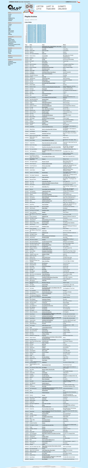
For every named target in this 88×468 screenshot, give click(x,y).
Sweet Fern (44, 214)
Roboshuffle (44, 88)
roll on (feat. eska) (45, 104)
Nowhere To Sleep (45, 254)
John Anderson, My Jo (46, 300)
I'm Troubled (44, 271)
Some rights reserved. (46, 466)
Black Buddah (45, 107)
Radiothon (10, 19)
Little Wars (44, 398)
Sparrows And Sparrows (47, 311)
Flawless (44, 347)
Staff (9, 33)
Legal (9, 28)
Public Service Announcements (12, 41)
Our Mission (11, 31)
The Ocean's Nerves (46, 419)
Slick (43, 92)
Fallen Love (44, 57)
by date (10, 51)
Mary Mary (44, 386)
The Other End (45, 246)
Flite (43, 75)
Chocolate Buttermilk (46, 144)
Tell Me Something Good (47, 200)
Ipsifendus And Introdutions (47, 316)
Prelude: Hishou (45, 436)
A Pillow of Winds (45, 333)
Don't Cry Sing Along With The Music (49, 129)
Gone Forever (45, 64)
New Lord (44, 344)
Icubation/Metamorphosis (47, 327)
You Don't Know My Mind (47, 241)
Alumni (9, 38)
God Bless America (46, 258)
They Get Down (45, 204)
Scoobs (43, 59)
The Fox (43, 267)
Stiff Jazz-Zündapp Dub (46, 105)
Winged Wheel (45, 390)
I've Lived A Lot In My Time (47, 305)
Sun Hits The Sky (45, 375)
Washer (43, 418)
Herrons (43, 422)
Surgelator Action (45, 65)
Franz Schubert (45, 121)
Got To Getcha (45, 135)
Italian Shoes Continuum (47, 381)
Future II (43, 159)
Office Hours (11, 30)
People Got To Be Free (46, 153)
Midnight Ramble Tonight (47, 163)
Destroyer (44, 335)
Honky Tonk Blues (45, 261)
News (9, 16)
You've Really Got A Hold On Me (48, 189)
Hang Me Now (45, 172)
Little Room (44, 415)
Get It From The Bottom (47, 194)
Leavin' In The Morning (46, 293)
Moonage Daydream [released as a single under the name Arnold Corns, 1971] (51, 314)
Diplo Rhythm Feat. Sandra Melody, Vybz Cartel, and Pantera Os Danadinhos (51, 47)
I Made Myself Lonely (46, 191)
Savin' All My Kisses (46, 257)
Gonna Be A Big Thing (46, 181)
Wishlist (10, 34)
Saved (43, 169)
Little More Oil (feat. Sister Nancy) (49, 72)
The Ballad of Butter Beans (47, 416)
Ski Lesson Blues (45, 113)
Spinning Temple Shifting (47, 377)
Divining (43, 427)
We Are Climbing (45, 206)
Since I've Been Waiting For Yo (48, 439)
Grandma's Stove (45, 210)
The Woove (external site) (14, 44)
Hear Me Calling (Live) (46, 406)
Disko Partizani (45, 124)
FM (8, 27)
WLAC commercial (46, 202)
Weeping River (45, 175)
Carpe (43, 435)
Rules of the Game (46, 110)
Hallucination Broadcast (46, 102)
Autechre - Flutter (45, 349)
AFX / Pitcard (45, 95)
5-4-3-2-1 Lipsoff (45, 352)
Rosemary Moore (45, 272)
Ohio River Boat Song (46, 384)
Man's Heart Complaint (46, 321)
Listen (9, 29)
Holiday (43, 444)
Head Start (44, 167)
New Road (44, 269)
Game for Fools (45, 70)
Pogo (43, 52)
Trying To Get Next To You (47, 126)
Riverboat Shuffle (45, 221)
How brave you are (46, 68)
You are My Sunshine (46, 278)
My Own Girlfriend (45, 357)
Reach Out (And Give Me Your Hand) (49, 142)
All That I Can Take (46, 275)
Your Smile (44, 100)
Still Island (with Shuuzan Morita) (48, 83)
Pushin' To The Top (46, 137)
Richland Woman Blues (46, 244)
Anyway (43, 395)
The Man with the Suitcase (47, 115)
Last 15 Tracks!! (50, 7)
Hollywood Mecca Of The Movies (48, 219)
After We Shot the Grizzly (47, 292)
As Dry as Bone (45, 413)
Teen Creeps (44, 360)
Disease (43, 428)
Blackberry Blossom (46, 282)
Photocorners (44, 329)
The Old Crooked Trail (46, 247)
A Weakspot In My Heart (47, 149)
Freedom (44, 123)
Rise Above (44, 264)
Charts (9, 53)
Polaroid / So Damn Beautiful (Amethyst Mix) (51, 86)
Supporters (10, 43)
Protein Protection (45, 392)
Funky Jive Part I (45, 177)
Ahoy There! (44, 61)
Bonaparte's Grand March (47, 251)
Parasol (43, 448)
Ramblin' (43, 212)
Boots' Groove (45, 192)
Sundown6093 (45, 55)
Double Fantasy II (45, 383)
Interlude (44, 239)
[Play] (27, 6)
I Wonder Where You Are (47, 249)
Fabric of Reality (45, 342)
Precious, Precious (46, 184)
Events (9, 14)
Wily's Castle (44, 350)
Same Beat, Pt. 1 (45, 186)
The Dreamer (44, 308)
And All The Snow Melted (47, 252)
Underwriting (11, 45)
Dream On (44, 53)
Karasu (43, 84)
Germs (43, 353)
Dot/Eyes (44, 345)
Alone (43, 255)
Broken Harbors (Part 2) (46, 441)
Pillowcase (44, 119)
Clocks (43, 355)
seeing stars (44, 397)
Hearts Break (44, 208)
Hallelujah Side (45, 216)
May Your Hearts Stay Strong (48, 408)
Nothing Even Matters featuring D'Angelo (50, 183)
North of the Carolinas (46, 297)
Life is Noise (44, 453)
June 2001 (44, 49)
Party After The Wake (46, 403)
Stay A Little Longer (46, 310)
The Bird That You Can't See (47, 425)
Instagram (10, 61)
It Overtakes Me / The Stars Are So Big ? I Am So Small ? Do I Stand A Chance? (52, 388)
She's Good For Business (47, 73)
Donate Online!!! (62, 7)
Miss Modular (44, 459)
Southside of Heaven (46, 299)
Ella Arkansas (45, 263)
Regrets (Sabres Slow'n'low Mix (48, 369)
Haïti (43, 402)
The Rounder (44, 307)
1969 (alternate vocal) (46, 325)
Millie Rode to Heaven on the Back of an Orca (51, 433)
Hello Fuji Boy (45, 79)
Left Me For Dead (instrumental (48, 118)
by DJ (9, 52)
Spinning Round (45, 99)
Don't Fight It (44, 131)
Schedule (10, 57)
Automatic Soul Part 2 (46, 133)
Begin (43, 218)
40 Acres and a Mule (46, 165)
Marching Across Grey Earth (47, 67)
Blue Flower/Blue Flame (47, 332)
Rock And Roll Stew (46, 421)
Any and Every (45, 374)
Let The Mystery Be (46, 304)
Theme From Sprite (46, 78)
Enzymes (44, 323)
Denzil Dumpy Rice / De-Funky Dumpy (49, 196)
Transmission (44, 442)
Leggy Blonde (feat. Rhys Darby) (48, 450)
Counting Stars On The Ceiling (48, 430)
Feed (9, 65)
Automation (27, 19)
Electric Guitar (45, 400)
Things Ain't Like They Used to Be (49, 339)
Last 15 (9, 49)
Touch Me (44, 76)
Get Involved (11, 39)
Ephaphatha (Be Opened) (47, 431)
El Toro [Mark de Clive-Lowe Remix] (49, 97)
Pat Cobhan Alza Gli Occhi (47, 90)
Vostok (43, 371)
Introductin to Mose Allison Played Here (50, 277)
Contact (10, 24)
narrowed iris (44, 116)
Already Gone (45, 438)
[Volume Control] (31, 6)
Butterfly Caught (45, 111)
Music (9, 15)
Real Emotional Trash (46, 364)
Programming (11, 18)
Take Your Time (45, 50)
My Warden (44, 367)
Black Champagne (45, 378)
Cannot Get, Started (46, 358)
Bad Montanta (45, 179)
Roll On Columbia (45, 243)
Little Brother (44, 372)
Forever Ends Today (46, 290)
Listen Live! (40, 7)
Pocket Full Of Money (46, 266)
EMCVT (9, 25)
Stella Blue (44, 280)
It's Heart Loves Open (46, 451)
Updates (10, 20)
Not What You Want (46, 454)
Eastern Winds (45, 284)
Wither (43, 405)
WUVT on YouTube (12, 62)
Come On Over (45, 330)
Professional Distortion (46, 93)
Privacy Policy (52, 466)
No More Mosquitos (46, 81)
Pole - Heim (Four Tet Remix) (48, 108)
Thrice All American (46, 274)
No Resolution (45, 295)
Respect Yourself (45, 161)
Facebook (10, 63)
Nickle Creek (44, 286)
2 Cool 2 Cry (44, 302)
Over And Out (45, 62)
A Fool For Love (45, 341)
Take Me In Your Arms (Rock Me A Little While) (51, 147)
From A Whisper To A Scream (48, 140)
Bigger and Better (45, 197)
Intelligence (44, 362)
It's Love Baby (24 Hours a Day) (48, 156)
